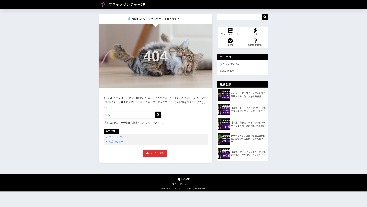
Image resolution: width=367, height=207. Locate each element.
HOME (185, 179)
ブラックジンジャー (120, 137)
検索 (265, 17)
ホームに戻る (156, 153)
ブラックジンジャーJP (126, 4)
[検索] (158, 115)
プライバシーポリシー (183, 184)
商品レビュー (116, 141)
